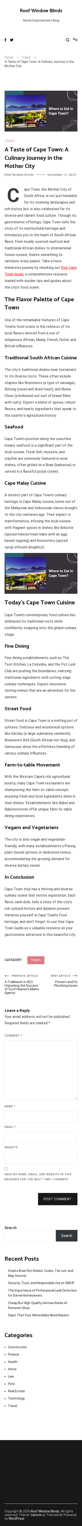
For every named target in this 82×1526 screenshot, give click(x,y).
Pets (11, 1384)
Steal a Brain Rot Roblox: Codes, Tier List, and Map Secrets (40, 1273)
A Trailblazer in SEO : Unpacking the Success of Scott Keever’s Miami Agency (22, 984)
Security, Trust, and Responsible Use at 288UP (41, 1283)
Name (10, 1106)
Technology (16, 1398)
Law (11, 1376)
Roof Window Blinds (41, 11)
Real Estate (16, 1391)
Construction (17, 1347)
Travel (10, 141)
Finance (13, 1354)
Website (11, 1147)
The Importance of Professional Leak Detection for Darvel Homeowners (42, 1293)
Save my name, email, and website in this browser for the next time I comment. (38, 1177)
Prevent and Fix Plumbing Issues (64, 980)
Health (13, 1362)
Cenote (36, 1515)
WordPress (16, 1518)
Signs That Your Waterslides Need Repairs (38, 1315)
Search (11, 1228)
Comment (13, 1035)
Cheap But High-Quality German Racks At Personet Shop (37, 1305)
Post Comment (58, 1199)
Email (10, 1127)
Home (12, 1369)
